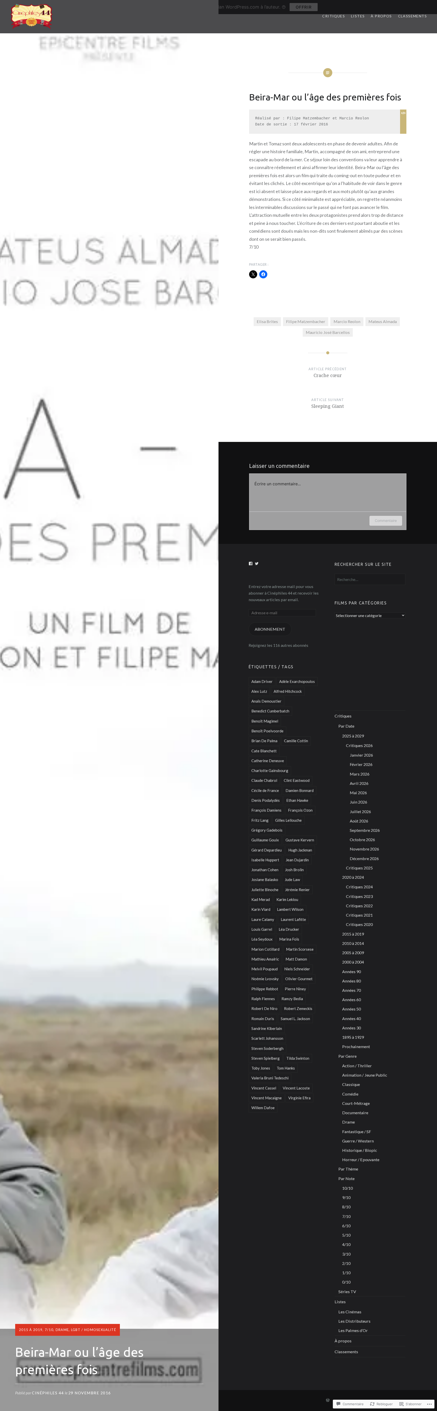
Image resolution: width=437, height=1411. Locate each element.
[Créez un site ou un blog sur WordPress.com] (328, 1400)
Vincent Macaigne (266, 1098)
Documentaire (355, 1112)
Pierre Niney (295, 989)
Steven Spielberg (265, 1058)
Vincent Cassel (263, 1088)
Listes (358, 16)
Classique (351, 1084)
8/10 (346, 1206)
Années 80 (351, 980)
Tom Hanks (286, 1068)
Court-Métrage (356, 1103)
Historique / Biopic (359, 1150)
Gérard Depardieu (266, 850)
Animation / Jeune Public (364, 1075)
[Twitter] (257, 564)
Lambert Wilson (290, 909)
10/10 (347, 1188)
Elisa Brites (267, 321)
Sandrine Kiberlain (266, 1028)
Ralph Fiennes (263, 998)
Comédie (350, 1093)
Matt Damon (296, 959)
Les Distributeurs (354, 1321)
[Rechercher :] (370, 579)
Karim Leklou (287, 899)
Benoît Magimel (264, 721)
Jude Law (292, 879)
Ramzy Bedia (292, 998)
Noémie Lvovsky (265, 978)
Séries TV (347, 1291)
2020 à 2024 (353, 877)
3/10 (346, 1254)
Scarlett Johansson (267, 1038)
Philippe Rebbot (264, 989)
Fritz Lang (260, 820)
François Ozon (300, 810)
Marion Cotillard (265, 949)
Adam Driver (262, 681)
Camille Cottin (296, 740)
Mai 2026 (358, 792)
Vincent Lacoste (296, 1088)
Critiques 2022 (359, 905)
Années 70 (351, 990)
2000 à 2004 (353, 962)
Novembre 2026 (364, 848)
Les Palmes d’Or (353, 1330)
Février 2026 (361, 764)
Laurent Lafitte (293, 919)
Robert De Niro (264, 1008)
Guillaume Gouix (265, 840)
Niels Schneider (297, 969)
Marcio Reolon (347, 321)
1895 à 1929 (353, 1037)
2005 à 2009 (353, 952)
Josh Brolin (294, 869)
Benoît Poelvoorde (267, 731)
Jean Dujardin (297, 860)
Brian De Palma (264, 740)
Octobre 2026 (362, 839)
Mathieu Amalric (265, 959)
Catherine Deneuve (267, 760)
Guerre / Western (358, 1140)
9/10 (346, 1197)
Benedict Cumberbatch (270, 711)
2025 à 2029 (353, 735)
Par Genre (347, 1056)
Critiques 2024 (359, 886)
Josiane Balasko (264, 879)
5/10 (346, 1235)
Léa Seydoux (262, 939)
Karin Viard (260, 909)
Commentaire (386, 520)
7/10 (49, 1330)
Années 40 (351, 1018)
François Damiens (266, 810)
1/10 (346, 1272)
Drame (62, 1330)
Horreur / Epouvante (360, 1159)
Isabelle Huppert (265, 860)
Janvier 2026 (361, 755)
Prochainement (356, 1046)
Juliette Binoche (264, 889)
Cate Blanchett (264, 751)
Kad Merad (260, 899)
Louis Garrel (261, 929)
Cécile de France (265, 790)
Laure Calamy (262, 919)
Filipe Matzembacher (305, 321)
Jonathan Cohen (264, 869)
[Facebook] (251, 564)
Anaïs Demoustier (266, 701)
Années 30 (351, 1027)
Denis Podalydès (265, 800)
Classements (412, 16)
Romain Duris (262, 1018)
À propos (381, 16)
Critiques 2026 (359, 745)
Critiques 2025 (359, 867)
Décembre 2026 (364, 858)
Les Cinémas (349, 1311)
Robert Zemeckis (298, 1008)
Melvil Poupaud (264, 969)
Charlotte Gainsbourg (269, 770)
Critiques (333, 16)
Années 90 (351, 971)
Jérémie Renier (297, 889)
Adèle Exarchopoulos (297, 681)
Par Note (346, 1178)
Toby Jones (260, 1068)
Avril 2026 (359, 783)
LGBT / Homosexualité (93, 1330)
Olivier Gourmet (299, 978)
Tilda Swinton (297, 1058)
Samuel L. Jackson (295, 1018)
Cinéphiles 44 (48, 1393)
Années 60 (351, 999)
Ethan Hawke (297, 800)
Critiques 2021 (359, 915)
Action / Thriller (357, 1065)
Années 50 (351, 1008)
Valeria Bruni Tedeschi (270, 1078)
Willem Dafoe (263, 1107)
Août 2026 (359, 820)
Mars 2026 (359, 773)
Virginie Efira (299, 1098)
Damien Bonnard (300, 790)
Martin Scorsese (300, 949)
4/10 (346, 1244)
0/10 (346, 1282)
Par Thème (348, 1168)
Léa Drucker (289, 929)
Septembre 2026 (365, 830)
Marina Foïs (289, 939)
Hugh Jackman (300, 850)
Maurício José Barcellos (328, 332)
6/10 (346, 1225)
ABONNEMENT (270, 629)
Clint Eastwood (297, 780)
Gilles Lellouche (288, 820)
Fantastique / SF (356, 1131)
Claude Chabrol (264, 780)
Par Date (346, 726)
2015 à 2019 (30, 1330)
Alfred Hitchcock (288, 691)
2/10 (346, 1263)
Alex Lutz (259, 691)
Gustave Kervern (300, 840)
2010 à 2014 (353, 943)
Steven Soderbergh (267, 1048)
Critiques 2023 (359, 896)
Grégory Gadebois (266, 830)
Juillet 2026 (360, 811)
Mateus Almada (382, 321)
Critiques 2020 (359, 924)
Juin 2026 (358, 802)
